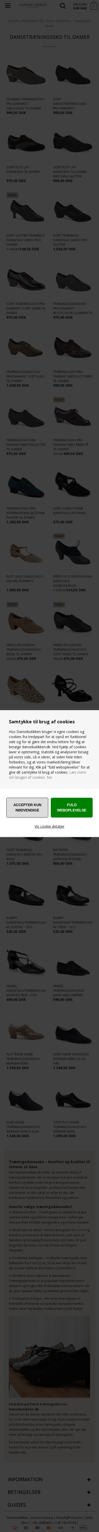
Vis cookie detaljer (49, 826)
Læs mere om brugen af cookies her (47, 775)
